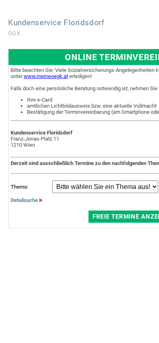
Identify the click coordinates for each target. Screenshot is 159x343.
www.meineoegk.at (46, 76)
